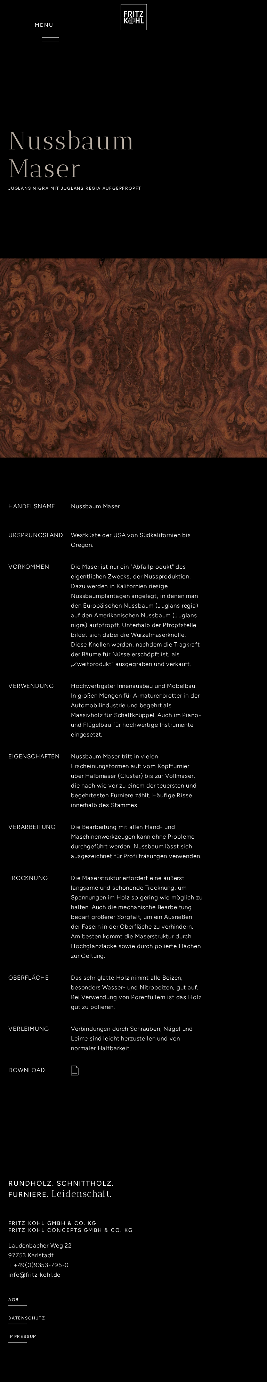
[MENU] (50, 37)
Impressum (22, 1336)
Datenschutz (27, 1318)
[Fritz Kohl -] (134, 17)
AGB (13, 1299)
